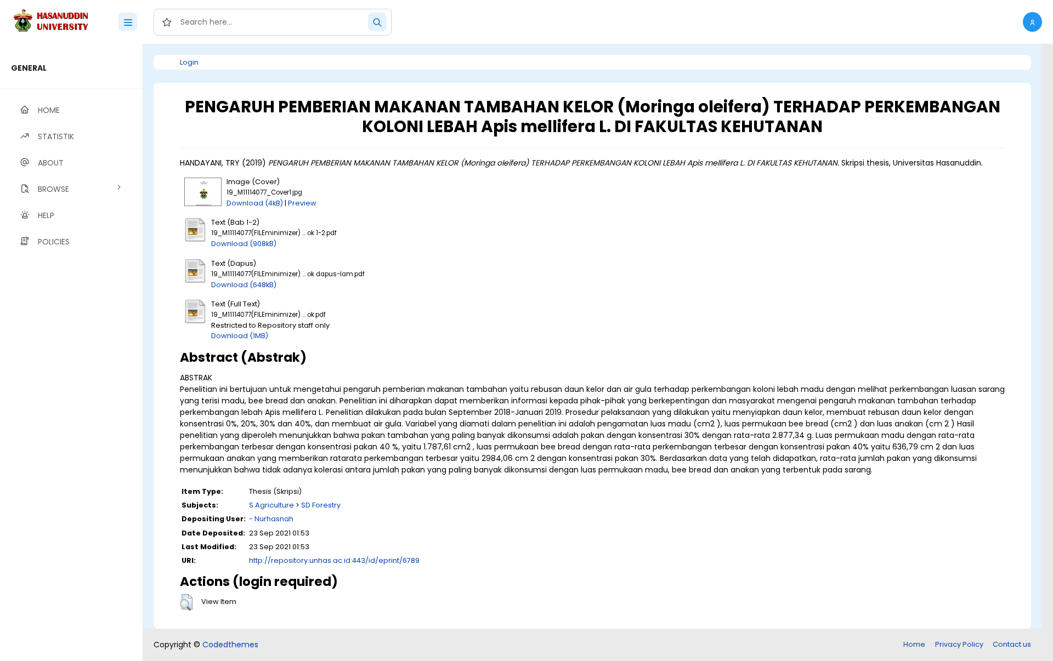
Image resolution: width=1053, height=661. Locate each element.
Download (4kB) (255, 203)
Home (914, 644)
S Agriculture (271, 505)
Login (189, 62)
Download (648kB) (243, 284)
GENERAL (29, 67)
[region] (71, 352)
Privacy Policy (959, 644)
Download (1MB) (239, 335)
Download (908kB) (243, 243)
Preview (302, 203)
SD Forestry (321, 505)
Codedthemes (230, 644)
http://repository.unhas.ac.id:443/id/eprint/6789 (334, 560)
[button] (1032, 22)
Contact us (1012, 644)
